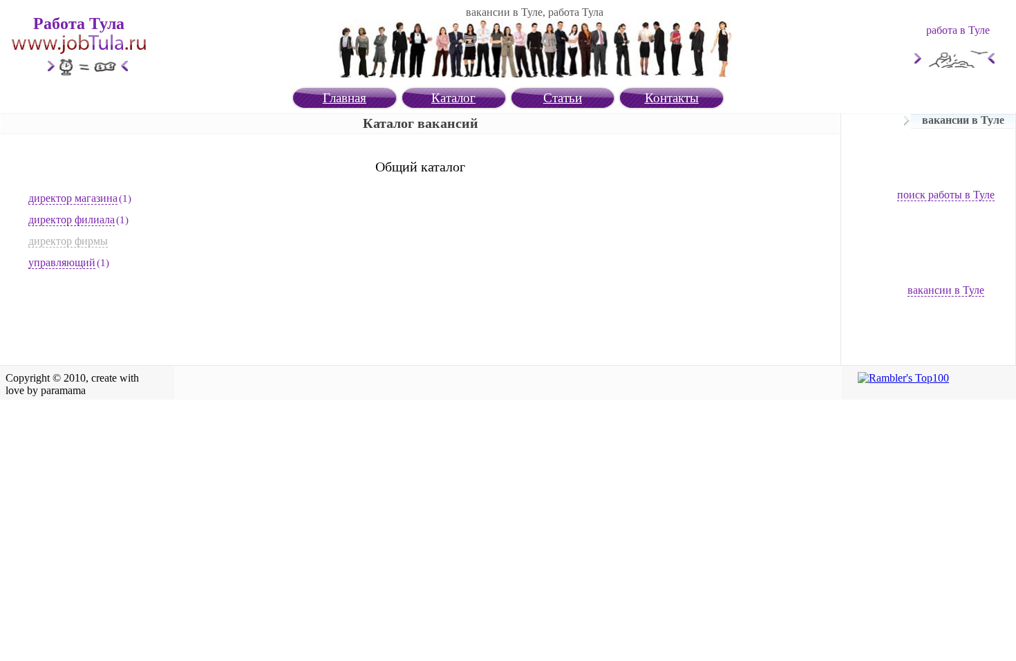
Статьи (562, 98)
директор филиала (71, 219)
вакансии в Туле (945, 290)
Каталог (453, 98)
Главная (344, 98)
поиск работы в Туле (946, 195)
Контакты (672, 98)
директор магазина (72, 198)
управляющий (61, 262)
